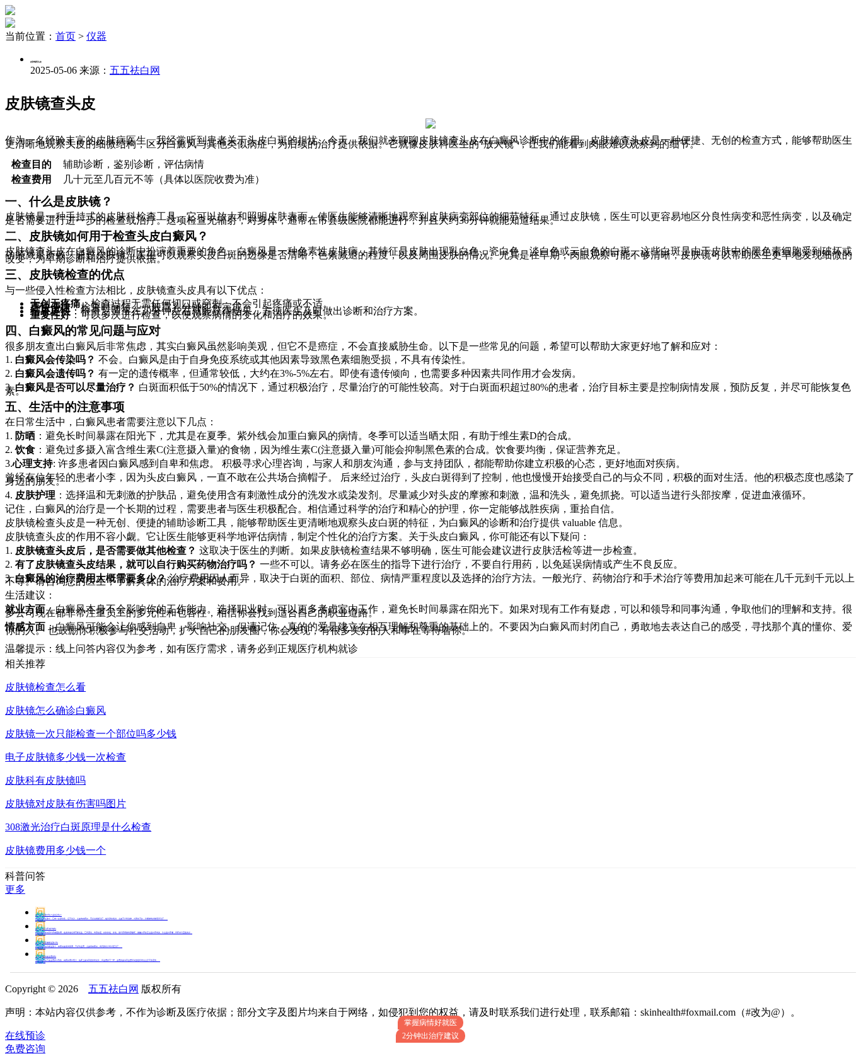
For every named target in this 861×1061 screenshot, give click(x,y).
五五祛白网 (135, 70)
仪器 (96, 36)
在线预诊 (25, 1035)
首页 (65, 36)
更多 (15, 889)
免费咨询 (25, 1048)
